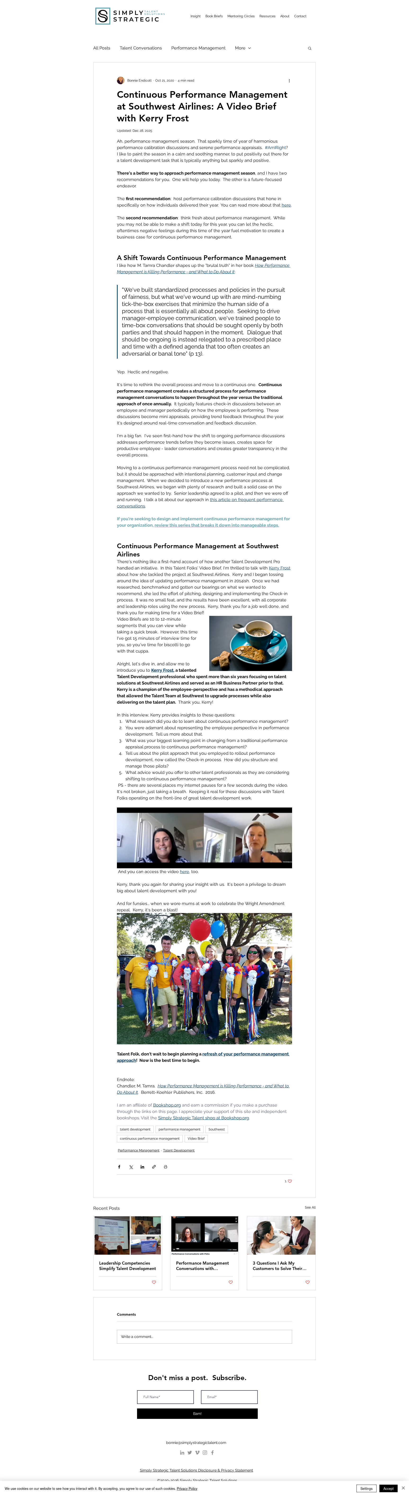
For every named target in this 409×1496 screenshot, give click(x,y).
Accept (388, 1488)
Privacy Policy (187, 1488)
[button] (256, 702)
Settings (366, 1488)
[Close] (403, 1488)
